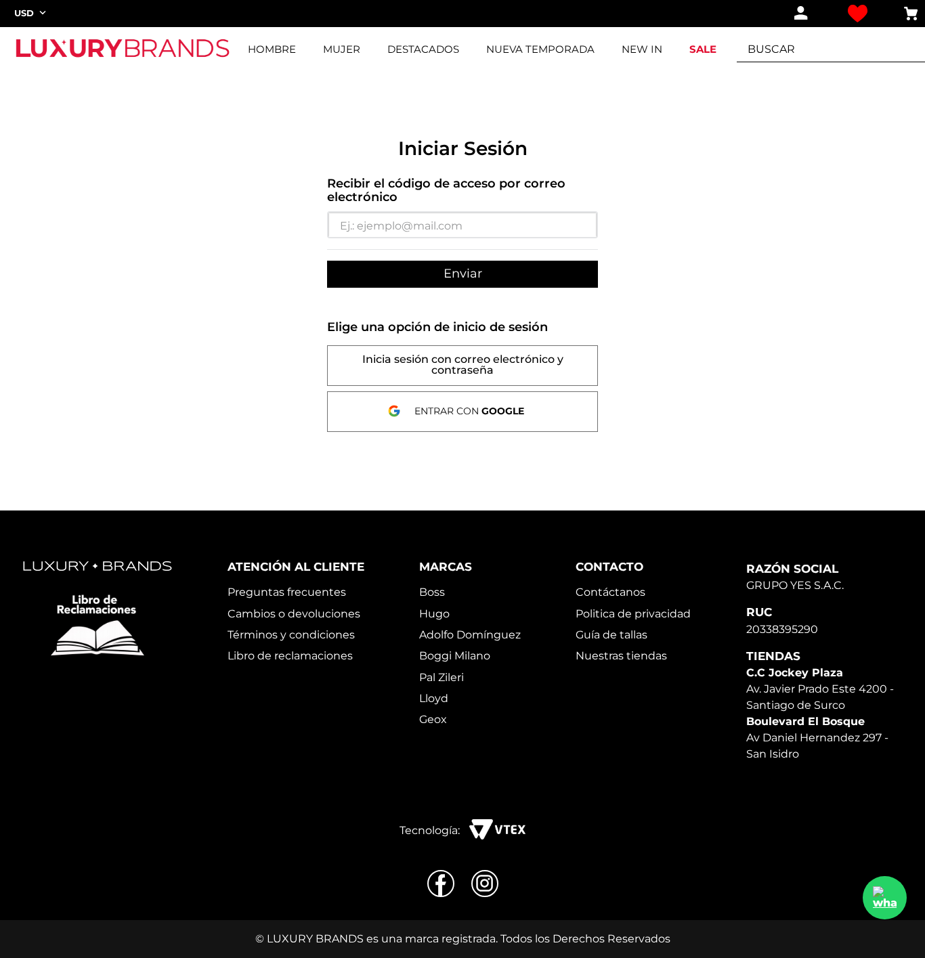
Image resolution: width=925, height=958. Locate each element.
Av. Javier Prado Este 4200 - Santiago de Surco (820, 689)
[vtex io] (497, 830)
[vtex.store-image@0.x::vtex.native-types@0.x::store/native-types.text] (97, 625)
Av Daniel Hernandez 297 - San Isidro (817, 737)
